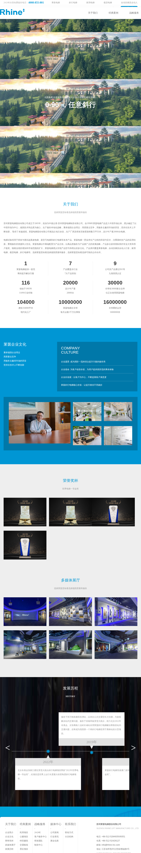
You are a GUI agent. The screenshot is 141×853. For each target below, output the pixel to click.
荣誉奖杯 (9, 841)
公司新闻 (54, 832)
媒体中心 (55, 824)
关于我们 (93, 13)
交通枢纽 (24, 845)
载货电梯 (108, 2)
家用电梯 (90, 2)
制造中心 (38, 845)
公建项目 (24, 836)
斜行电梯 (73, 2)
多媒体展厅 (10, 845)
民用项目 (24, 832)
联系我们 (70, 824)
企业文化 (9, 836)
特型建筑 (24, 841)
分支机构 (69, 836)
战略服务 (134, 13)
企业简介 (9, 832)
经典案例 (113, 13)
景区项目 (24, 849)
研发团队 (38, 841)
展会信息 (54, 841)
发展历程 (9, 849)
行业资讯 (54, 836)
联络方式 (69, 832)
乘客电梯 (56, 2)
